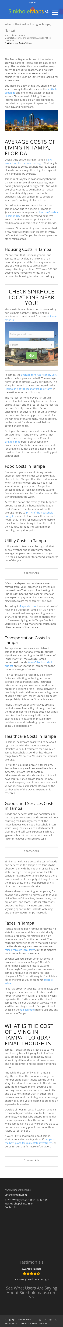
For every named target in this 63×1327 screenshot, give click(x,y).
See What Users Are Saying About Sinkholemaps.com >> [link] (31, 1292)
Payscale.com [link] (28, 606)
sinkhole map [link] (12, 441)
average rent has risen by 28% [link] (39, 374)
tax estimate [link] (27, 1009)
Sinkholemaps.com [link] (16, 1194)
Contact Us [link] (11, 1207)
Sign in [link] (32, 2)
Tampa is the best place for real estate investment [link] (30, 1141)
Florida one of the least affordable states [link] (28, 388)
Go (31, 355)
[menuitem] (32, 3)
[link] (61, 11)
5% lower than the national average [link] (28, 161)
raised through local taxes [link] (20, 950)
